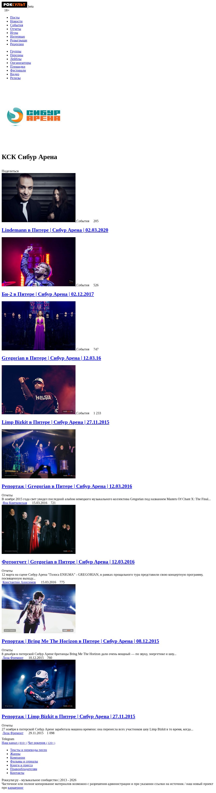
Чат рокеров (41, 743)
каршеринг (16, 787)
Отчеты (15, 29)
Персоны (16, 55)
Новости (16, 21)
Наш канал (14, 743)
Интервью (17, 36)
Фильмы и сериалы (24, 761)
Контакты (17, 773)
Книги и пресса (21, 765)
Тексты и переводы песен (28, 750)
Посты (15, 17)
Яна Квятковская (15, 503)
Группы (15, 51)
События (16, 25)
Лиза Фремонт (13, 657)
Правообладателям (23, 769)
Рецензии (17, 44)
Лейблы (16, 59)
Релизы (15, 78)
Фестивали (18, 70)
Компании (17, 757)
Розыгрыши (18, 40)
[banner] (15, 6)
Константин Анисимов (19, 582)
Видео (14, 74)
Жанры (15, 754)
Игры (14, 32)
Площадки (17, 66)
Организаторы (20, 63)
